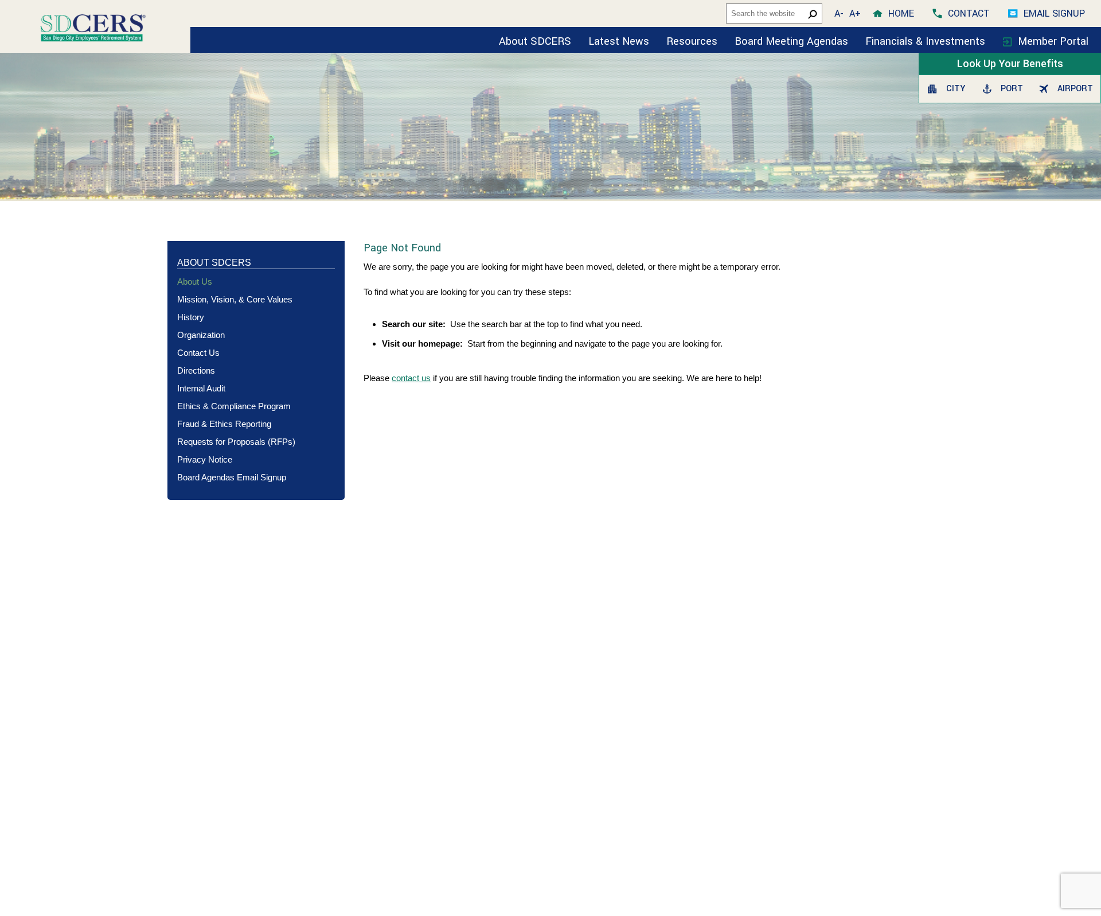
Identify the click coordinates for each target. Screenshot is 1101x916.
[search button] (812, 13)
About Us (194, 281)
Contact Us (198, 353)
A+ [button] (855, 13)
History (190, 317)
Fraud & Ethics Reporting (224, 424)
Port (1010, 89)
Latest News (618, 41)
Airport (1073, 89)
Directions (196, 370)
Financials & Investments (926, 41)
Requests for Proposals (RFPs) (236, 442)
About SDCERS (535, 41)
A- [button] (839, 13)
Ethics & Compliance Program (234, 406)
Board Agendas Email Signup (231, 477)
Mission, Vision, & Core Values (234, 299)
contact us (411, 378)
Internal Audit (201, 388)
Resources (691, 41)
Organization (201, 335)
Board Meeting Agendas (791, 41)
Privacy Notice (204, 459)
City (954, 89)
